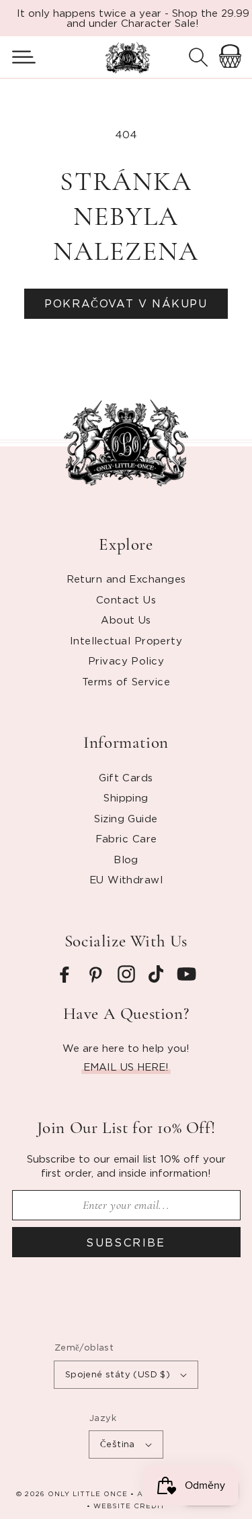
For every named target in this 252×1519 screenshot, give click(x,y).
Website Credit (129, 1506)
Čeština (117, 1444)
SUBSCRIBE (126, 1242)
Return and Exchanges (126, 578)
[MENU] (18, 57)
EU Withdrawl (126, 879)
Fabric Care (126, 838)
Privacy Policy (126, 660)
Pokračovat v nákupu (125, 303)
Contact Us (126, 599)
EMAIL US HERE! (126, 1066)
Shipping (126, 797)
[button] (18, 57)
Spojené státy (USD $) (117, 1374)
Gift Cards (126, 777)
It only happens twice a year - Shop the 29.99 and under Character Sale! (133, 17)
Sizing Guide (125, 818)
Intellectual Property (126, 640)
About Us (126, 619)
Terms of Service (126, 681)
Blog (126, 859)
